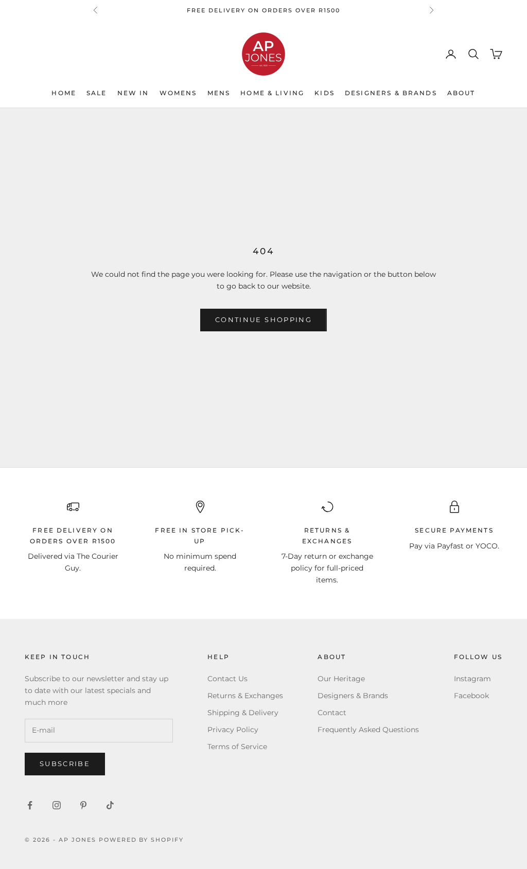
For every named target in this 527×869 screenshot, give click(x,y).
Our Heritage (341, 678)
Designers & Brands (391, 93)
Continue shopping (263, 319)
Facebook (471, 695)
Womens (178, 93)
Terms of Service (237, 746)
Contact (332, 712)
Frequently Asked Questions (368, 729)
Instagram (472, 678)
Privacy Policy (232, 729)
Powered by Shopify (141, 839)
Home (63, 93)
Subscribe (65, 763)
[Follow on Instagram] (56, 805)
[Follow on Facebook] (30, 805)
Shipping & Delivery (242, 712)
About (461, 93)
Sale (96, 93)
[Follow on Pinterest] (83, 805)
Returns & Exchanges (245, 695)
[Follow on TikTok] (110, 805)
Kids (324, 93)
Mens (219, 93)
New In (133, 93)
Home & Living (272, 93)
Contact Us (227, 678)
